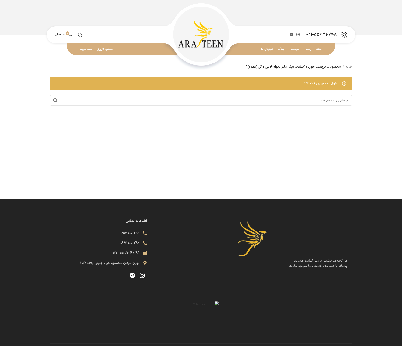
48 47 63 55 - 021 (126, 253)
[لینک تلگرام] (291, 34)
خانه (349, 66)
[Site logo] (201, 34)
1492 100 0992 (130, 243)
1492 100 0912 (130, 233)
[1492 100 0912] (145, 233)
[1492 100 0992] (145, 243)
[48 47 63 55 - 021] (145, 253)
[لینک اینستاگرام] (298, 34)
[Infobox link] (326, 35)
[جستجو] (80, 35)
